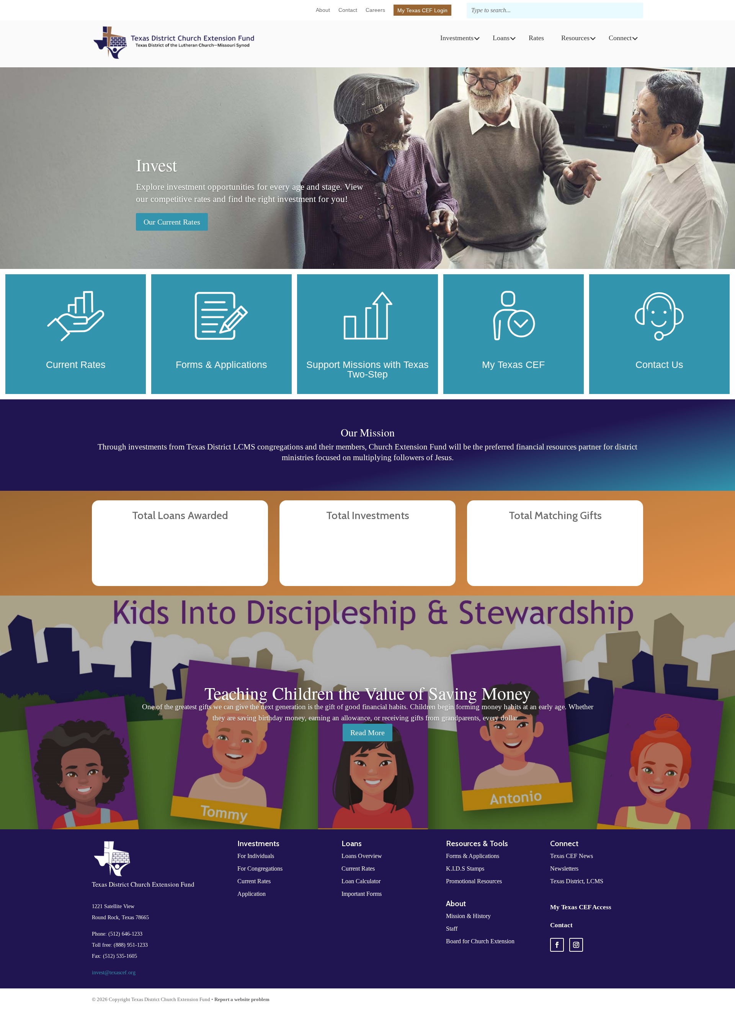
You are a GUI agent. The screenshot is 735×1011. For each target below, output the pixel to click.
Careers (375, 10)
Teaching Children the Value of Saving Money (367, 693)
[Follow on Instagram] (576, 945)
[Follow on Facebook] (557, 945)
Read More (367, 732)
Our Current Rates (172, 222)
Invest (156, 164)
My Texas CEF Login (422, 10)
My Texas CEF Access (580, 907)
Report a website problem (242, 999)
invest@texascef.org (114, 972)
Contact (347, 10)
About (323, 10)
